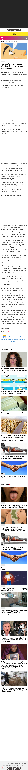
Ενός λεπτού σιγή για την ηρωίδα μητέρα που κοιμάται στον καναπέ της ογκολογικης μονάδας (14, 612)
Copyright (4, 763)
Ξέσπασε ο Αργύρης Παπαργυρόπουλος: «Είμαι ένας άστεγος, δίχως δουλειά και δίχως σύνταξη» (13, 639)
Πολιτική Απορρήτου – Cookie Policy (10, 765)
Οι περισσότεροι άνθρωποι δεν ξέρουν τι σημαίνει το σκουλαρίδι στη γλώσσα (14, 506)
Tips (2, 389)
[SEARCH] (26, 38)
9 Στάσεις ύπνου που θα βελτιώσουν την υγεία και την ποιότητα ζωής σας (13, 392)
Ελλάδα (3, 366)
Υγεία (3, 345)
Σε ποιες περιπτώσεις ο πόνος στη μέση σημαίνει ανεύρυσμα (14, 589)
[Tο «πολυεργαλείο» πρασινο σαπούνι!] (14, 403)
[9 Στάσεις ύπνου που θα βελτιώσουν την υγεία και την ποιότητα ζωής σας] (14, 382)
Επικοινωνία (23, 765)
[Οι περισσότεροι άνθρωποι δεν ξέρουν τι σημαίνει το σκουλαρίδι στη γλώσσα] (14, 494)
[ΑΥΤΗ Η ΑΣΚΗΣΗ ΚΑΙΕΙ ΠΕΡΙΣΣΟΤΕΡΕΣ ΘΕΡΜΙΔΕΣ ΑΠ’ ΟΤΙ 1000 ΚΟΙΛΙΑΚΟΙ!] (14, 449)
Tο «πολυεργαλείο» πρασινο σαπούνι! (12, 413)
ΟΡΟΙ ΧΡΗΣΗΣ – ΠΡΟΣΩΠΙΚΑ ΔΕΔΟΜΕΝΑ (17, 763)
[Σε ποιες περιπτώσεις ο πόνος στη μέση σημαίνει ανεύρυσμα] (14, 578)
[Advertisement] (14, 14)
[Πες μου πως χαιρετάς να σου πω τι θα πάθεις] (14, 468)
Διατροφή (4, 433)
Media (3, 635)
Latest (14, 34)
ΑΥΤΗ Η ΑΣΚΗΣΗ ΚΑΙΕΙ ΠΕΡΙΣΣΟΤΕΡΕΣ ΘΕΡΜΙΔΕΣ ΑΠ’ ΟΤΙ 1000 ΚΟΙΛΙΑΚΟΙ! (13, 457)
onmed (6, 332)
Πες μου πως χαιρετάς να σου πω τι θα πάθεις (13, 477)
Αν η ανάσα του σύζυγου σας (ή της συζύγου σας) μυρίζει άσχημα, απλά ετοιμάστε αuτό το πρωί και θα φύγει (13, 529)
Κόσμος (8, 659)
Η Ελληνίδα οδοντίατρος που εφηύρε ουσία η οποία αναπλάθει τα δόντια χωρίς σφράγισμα (14, 370)
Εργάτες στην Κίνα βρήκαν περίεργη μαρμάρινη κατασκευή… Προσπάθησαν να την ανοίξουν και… (14, 689)
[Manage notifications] (2, 767)
